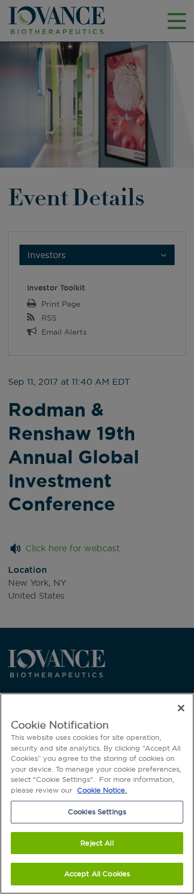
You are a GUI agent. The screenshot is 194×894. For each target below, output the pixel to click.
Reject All (96, 843)
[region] (97, 793)
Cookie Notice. (102, 790)
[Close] (181, 708)
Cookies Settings (97, 811)
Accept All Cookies (97, 873)
